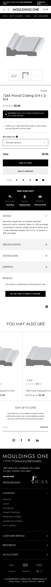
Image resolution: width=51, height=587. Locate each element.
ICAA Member (9, 525)
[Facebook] (16, 180)
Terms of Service (29, 581)
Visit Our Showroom (11, 482)
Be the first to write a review (25, 294)
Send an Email (40, 204)
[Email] (37, 180)
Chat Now (10, 205)
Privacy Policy (14, 581)
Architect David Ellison (13, 521)
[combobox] (25, 142)
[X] (30, 180)
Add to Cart (25, 163)
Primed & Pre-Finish (11, 512)
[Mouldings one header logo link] (26, 9)
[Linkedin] (37, 440)
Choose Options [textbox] (13, 142)
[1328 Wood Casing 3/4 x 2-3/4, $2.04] (25, 356)
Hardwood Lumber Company (28, 461)
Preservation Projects (12, 517)
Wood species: (9, 137)
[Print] (43, 180)
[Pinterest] (23, 180)
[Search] (8, 9)
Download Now (41, 3)
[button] (25, 292)
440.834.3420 (24, 205)
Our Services (8, 508)
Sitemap (41, 581)
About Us (7, 499)
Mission (6, 504)
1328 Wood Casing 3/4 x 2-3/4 (22, 390)
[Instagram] (13, 440)
